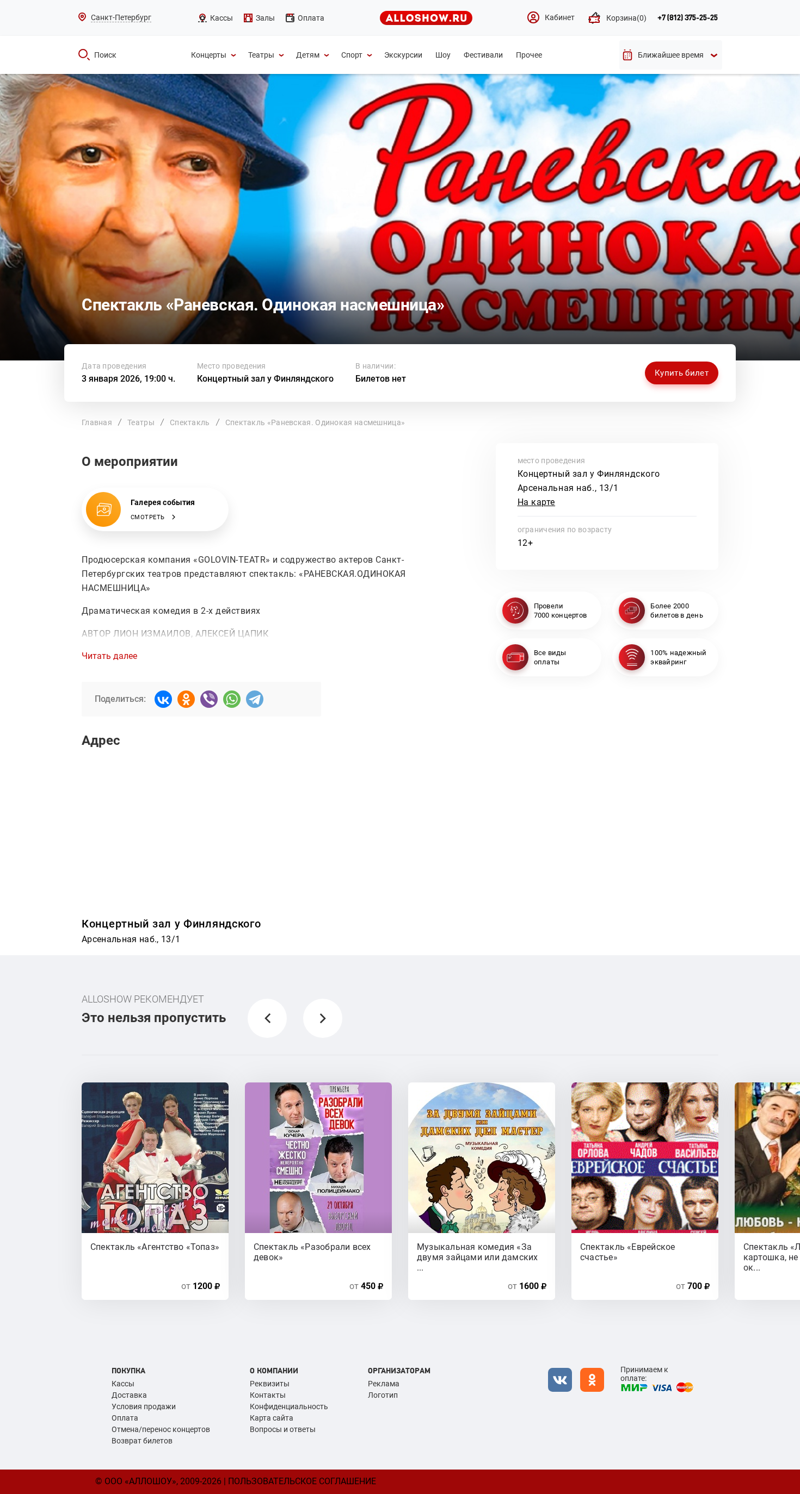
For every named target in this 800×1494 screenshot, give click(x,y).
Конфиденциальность (289, 1406)
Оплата (125, 1418)
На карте (537, 502)
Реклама (383, 1383)
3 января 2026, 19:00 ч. (128, 379)
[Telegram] (254, 699)
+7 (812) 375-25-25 (687, 18)
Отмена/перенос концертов (161, 1429)
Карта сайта (271, 1418)
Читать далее (109, 656)
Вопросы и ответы (283, 1429)
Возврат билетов (142, 1440)
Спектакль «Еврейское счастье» (627, 1251)
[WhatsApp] (232, 699)
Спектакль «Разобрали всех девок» (312, 1251)
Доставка (129, 1395)
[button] (267, 1018)
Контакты (268, 1395)
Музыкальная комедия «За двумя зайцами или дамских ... (477, 1251)
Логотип (383, 1395)
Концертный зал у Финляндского (265, 379)
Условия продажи (144, 1406)
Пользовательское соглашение (302, 1481)
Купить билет (682, 373)
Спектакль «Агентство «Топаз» (154, 1247)
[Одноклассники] (186, 699)
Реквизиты (270, 1383)
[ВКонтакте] (163, 699)
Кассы (123, 1383)
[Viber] (209, 699)
